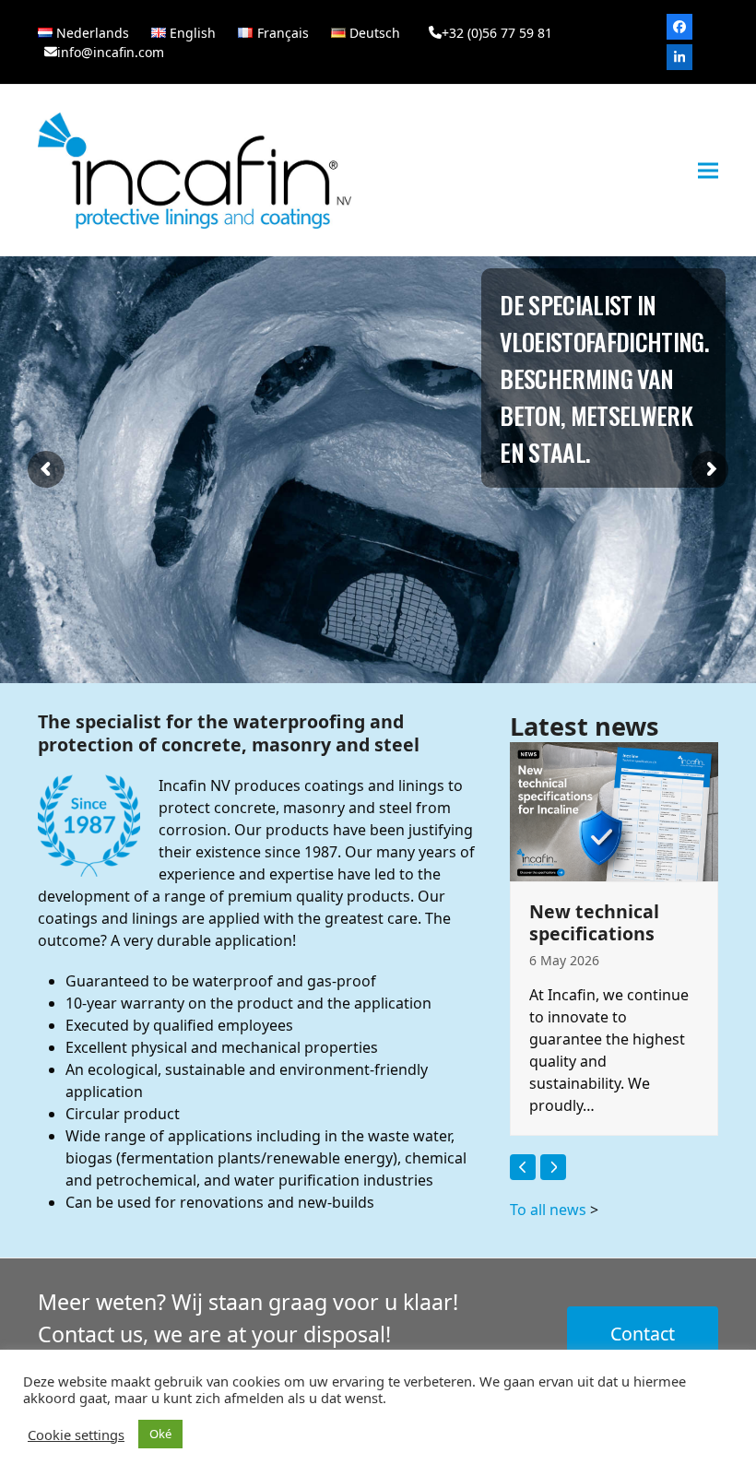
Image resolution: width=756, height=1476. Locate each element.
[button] (708, 171)
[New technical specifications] (614, 810)
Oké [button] (160, 1433)
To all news (548, 1209)
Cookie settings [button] (76, 1434)
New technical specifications (594, 922)
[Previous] (523, 1167)
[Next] (553, 1167)
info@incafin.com (110, 52)
